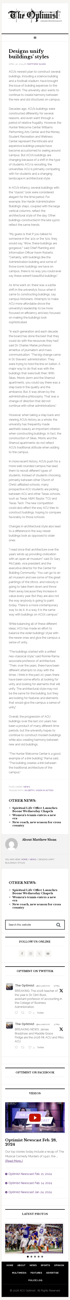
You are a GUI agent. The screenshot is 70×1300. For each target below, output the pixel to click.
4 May (57, 1024)
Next (60, 1238)
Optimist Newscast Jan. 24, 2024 (30, 1192)
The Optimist (24, 985)
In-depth (29, 790)
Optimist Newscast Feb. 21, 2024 (30, 1174)
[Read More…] (14, 1161)
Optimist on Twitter (35, 971)
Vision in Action (44, 790)
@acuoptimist (43, 986)
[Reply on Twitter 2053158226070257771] (17, 1013)
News (27, 787)
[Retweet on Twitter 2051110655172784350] (23, 1047)
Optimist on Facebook (35, 1072)
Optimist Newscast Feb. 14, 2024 (30, 1183)
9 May (57, 986)
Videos (35, 1093)
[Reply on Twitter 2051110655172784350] (17, 1047)
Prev (10, 1238)
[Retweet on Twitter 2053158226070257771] (23, 1013)
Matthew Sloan (36, 64)
